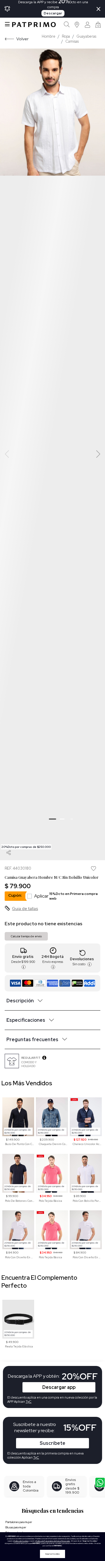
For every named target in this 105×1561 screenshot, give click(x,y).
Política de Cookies (21, 1541)
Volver (22, 38)
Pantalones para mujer (18, 1522)
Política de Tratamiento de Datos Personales (53, 1541)
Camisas (72, 41)
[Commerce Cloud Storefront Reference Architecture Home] (34, 24)
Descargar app (59, 1387)
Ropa (66, 36)
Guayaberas (86, 36)
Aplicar (66, 896)
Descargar (53, 13)
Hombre (48, 36)
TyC (36, 1457)
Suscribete (52, 1443)
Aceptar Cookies (52, 1554)
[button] (77, 24)
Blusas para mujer (15, 1527)
